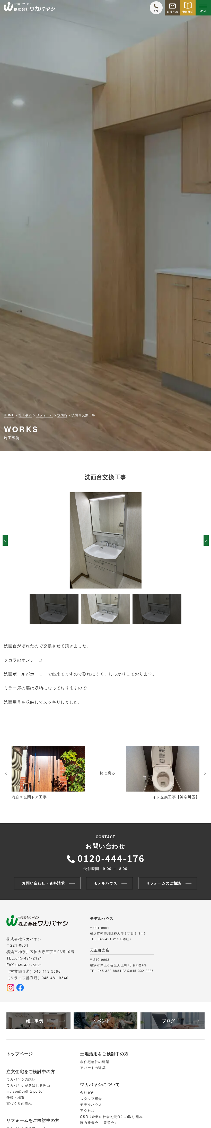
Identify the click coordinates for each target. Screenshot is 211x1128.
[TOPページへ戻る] (29, 8)
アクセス (87, 1110)
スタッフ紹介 (91, 1098)
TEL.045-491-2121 (24, 958)
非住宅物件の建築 (94, 1061)
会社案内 (87, 1092)
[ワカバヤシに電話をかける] (156, 7)
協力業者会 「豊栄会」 (99, 1122)
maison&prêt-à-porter (25, 1091)
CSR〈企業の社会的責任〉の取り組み (111, 1116)
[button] (5, 540)
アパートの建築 (93, 1067)
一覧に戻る (105, 772)
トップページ (19, 1054)
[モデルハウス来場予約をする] (172, 7)
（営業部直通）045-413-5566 (33, 971)
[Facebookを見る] (20, 988)
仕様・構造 (15, 1097)
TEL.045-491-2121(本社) (110, 939)
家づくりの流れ (19, 1103)
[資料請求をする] (188, 7)
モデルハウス (91, 1104)
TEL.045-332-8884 (105, 970)
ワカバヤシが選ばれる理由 (28, 1085)
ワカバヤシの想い (21, 1079)
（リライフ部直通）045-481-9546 (37, 977)
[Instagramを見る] (10, 988)
